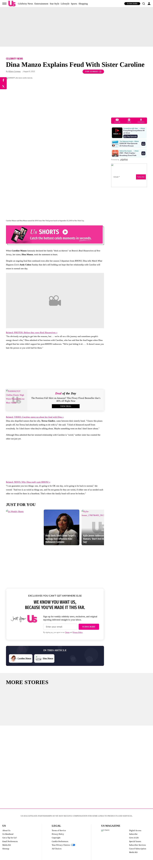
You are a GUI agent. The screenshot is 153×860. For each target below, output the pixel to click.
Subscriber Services (137, 845)
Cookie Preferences (60, 841)
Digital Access (135, 830)
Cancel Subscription (137, 849)
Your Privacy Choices (61, 845)
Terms (67, 632)
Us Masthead (7, 834)
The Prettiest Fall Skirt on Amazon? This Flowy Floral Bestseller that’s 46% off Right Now (65, 399)
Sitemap (5, 849)
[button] (143, 3)
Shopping (83, 3)
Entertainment (41, 3)
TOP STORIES (91, 71)
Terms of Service (59, 830)
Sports (74, 3)
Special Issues (135, 841)
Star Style (54, 3)
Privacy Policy (78, 632)
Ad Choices (57, 849)
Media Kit (6, 845)
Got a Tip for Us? (9, 838)
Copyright (56, 838)
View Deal (65, 406)
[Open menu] (4, 3)
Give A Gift (134, 838)
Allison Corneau (14, 71)
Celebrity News (25, 3)
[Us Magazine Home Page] (12, 3)
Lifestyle (65, 3)
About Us (6, 830)
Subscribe (132, 4)
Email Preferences (10, 841)
